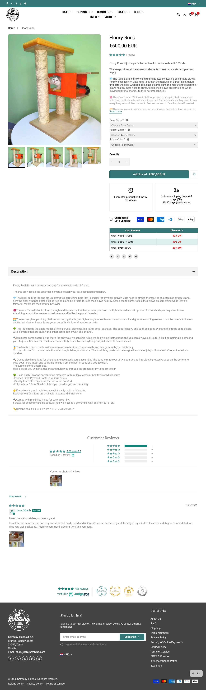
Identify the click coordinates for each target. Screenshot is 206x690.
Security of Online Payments (166, 642)
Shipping (155, 628)
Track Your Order (159, 632)
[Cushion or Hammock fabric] (128, 139)
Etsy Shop (156, 665)
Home (11, 28)
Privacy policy (35, 683)
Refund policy (16, 683)
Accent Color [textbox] (129, 129)
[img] (16, 505)
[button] (117, 54)
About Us (155, 618)
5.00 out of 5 (73, 451)
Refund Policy (158, 647)
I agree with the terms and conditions (85, 644)
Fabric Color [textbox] (130, 139)
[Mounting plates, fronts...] (129, 129)
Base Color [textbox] (128, 120)
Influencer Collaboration (164, 661)
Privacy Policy (158, 637)
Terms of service (55, 683)
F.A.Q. (153, 623)
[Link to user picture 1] (16, 539)
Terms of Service (159, 651)
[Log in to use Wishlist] (194, 174)
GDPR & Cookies (159, 656)
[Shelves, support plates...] (127, 120)
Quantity (114, 154)
